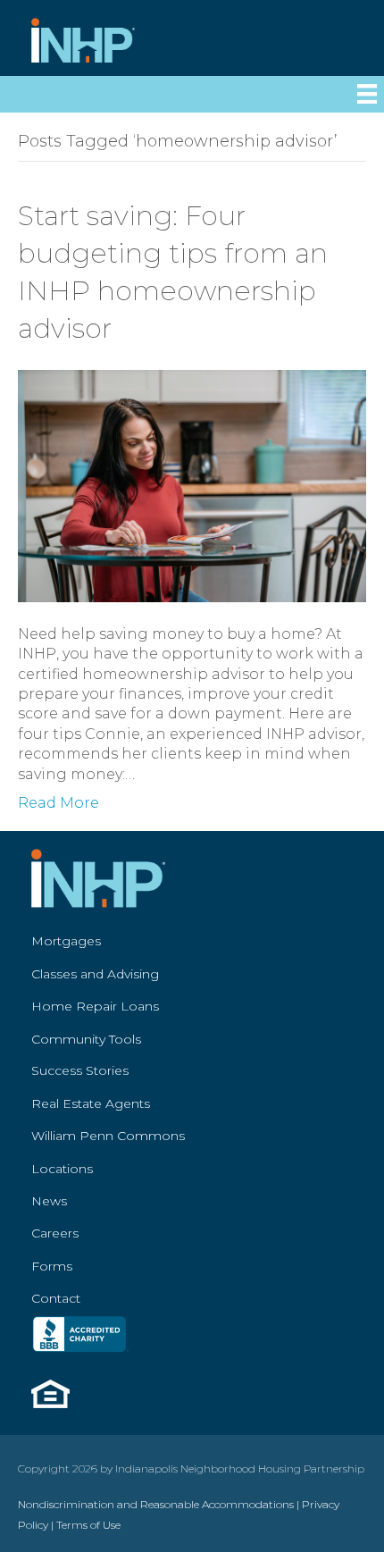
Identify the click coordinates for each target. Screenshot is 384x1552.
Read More (58, 802)
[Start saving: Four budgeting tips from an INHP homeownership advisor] (192, 484)
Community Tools (86, 1039)
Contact (55, 1298)
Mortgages (66, 941)
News (49, 1201)
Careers (55, 1233)
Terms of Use (88, 1524)
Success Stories (80, 1070)
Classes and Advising (95, 974)
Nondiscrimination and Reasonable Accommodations (156, 1504)
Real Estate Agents (90, 1103)
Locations (62, 1169)
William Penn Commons (108, 1136)
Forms (51, 1266)
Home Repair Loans (95, 1006)
